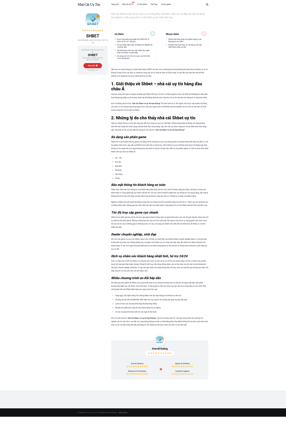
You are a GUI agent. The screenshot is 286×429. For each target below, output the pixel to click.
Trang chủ (115, 4)
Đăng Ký (91, 66)
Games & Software (182, 363)
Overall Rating (160, 348)
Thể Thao (154, 4)
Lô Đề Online (142, 4)
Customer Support (182, 371)
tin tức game (166, 4)
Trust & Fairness (137, 363)
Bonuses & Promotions (137, 371)
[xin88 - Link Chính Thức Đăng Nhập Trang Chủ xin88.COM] (89, 4)
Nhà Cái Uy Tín (128, 4)
